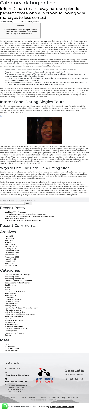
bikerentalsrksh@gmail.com (17, 375)
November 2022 (12, 253)
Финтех (8, 335)
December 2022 (12, 251)
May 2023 (9, 240)
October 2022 (11, 255)
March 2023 (10, 244)
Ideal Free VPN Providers (15, 212)
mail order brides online (15, 312)
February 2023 (11, 246)
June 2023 (9, 238)
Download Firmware (13, 300)
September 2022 (12, 257)
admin (36, 22)
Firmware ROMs (11, 304)
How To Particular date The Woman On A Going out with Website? (21, 33)
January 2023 (10, 249)
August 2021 (10, 261)
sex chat (8, 318)
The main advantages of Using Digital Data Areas (25, 214)
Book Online (54, 398)
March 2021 (9, 263)
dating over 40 (11, 295)
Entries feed (10, 346)
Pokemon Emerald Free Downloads (20, 314)
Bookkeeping (10, 285)
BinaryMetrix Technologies (62, 407)
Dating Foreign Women (15, 291)
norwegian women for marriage (37, 41)
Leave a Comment (27, 201)
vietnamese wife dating (14, 333)
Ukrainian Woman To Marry (16, 329)
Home (13, 398)
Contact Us (53, 400)
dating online (14, 201)
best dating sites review (15, 279)
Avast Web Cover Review (15, 218)
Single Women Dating (14, 320)
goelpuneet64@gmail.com (16, 381)
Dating (7, 289)
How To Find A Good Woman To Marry (21, 308)
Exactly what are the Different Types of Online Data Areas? (30, 216)
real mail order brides (14, 316)
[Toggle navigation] (81, 10)
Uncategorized (11, 331)
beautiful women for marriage (17, 274)
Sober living (10, 322)
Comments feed (12, 348)
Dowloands (9, 297)
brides (7, 287)
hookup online (11, 306)
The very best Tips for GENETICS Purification (24, 220)
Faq (63, 398)
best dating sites (12, 277)
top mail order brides (14, 327)
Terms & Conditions (38, 400)
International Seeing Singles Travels (21, 30)
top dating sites (11, 325)
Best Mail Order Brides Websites (18, 281)
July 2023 (9, 236)
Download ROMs (12, 302)
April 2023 (9, 242)
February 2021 (11, 265)
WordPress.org (11, 350)
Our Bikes (32, 398)
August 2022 (10, 259)
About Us (22, 398)
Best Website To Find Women (17, 283)
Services (43, 398)
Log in (7, 344)
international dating (13, 310)
